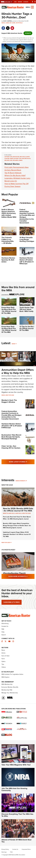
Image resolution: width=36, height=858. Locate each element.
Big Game (12, 23)
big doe (22, 157)
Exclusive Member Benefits (10, 687)
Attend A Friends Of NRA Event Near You (17, 840)
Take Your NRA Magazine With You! (16, 764)
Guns (3, 659)
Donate (25, 2)
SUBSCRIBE (12, 602)
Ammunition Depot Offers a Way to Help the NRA (18, 371)
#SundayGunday (8, 550)
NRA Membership (7, 684)
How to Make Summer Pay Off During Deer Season (16, 185)
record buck (26, 158)
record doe (8, 160)
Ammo (3, 653)
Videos (4, 667)
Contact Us (5, 626)
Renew (20, 2)
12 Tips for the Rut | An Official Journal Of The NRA (27, 328)
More (13, 344)
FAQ (3, 629)
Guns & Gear (6, 656)
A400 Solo (18, 513)
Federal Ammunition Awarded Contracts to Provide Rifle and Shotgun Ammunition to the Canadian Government (12, 415)
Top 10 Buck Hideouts (12, 172)
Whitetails (19, 23)
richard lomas (17, 160)
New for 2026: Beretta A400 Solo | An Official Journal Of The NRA (18, 509)
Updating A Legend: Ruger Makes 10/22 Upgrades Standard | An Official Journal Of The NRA (17, 534)
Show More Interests (21, 576)
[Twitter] (35, 2)
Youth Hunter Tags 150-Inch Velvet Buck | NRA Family (27, 309)
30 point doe (8, 157)
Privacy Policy (5, 849)
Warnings (4, 852)
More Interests (21, 481)
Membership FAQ (7, 690)
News (3, 23)
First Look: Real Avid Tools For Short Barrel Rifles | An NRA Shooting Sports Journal (17, 518)
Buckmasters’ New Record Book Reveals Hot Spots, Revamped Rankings (11, 437)
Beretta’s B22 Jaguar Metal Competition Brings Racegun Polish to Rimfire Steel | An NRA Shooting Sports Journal (17, 525)
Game (7, 23)
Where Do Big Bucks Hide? (15, 175)
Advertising (5, 623)
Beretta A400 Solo (9, 513)
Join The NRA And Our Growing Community (14, 789)
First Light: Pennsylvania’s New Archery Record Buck (16, 168)
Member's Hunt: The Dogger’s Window (9, 401)
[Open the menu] (32, 7)
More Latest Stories (21, 462)
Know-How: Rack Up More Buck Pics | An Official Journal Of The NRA (9, 310)
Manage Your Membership (10, 693)
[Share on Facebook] (3, 27)
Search (4, 635)
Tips (3, 664)
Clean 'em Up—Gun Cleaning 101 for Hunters (11, 447)
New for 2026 (10, 395)
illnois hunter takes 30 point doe (17, 157)
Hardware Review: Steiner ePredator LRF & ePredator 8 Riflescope (12, 426)
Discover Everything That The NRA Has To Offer (17, 815)
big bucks (16, 157)
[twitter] (8, 27)
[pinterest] (12, 27)
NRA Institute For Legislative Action (12, 674)
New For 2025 (7, 485)
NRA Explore (5, 677)
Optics (4, 661)
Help (3, 632)
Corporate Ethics (26, 849)
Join (15, 2)
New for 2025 (6, 542)
